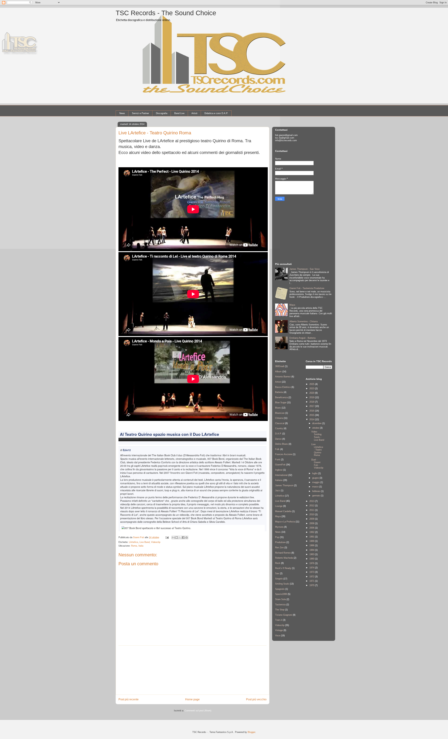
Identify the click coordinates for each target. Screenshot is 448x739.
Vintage (279, 630)
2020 (312, 393)
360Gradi (279, 366)
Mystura (279, 527)
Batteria (279, 392)
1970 (312, 585)
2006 (312, 527)
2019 (312, 397)
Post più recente (128, 699)
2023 (312, 388)
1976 (312, 563)
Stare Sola (280, 599)
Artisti (194, 113)
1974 (312, 567)
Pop (277, 537)
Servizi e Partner (140, 113)
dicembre (317, 423)
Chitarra (279, 418)
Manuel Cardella (283, 511)
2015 (312, 415)
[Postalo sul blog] (176, 537)
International (281, 475)
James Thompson (284, 485)
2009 (312, 519)
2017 (312, 406)
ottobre (316, 428)
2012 (312, 505)
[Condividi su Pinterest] (186, 537)
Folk (277, 449)
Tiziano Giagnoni (283, 615)
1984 (312, 550)
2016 (312, 410)
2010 (312, 514)
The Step (279, 609)
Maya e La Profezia (285, 521)
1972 (312, 576)
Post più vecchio (256, 699)
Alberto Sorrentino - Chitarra (303, 321)
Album (278, 371)
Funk (277, 459)
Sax (277, 573)
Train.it (278, 620)
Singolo (279, 578)
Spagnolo (280, 589)
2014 (312, 419)
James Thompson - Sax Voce (304, 269)
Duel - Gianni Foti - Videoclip (317, 463)
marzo (315, 486)
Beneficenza (281, 397)
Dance (278, 439)
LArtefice (133, 542)
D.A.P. (278, 433)
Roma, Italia (137, 545)
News (122, 113)
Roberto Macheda (284, 558)
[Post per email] (166, 537)
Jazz (277, 490)
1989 (312, 541)
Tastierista (280, 604)
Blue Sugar (280, 402)
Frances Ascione (283, 454)
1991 (312, 536)
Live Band (144, 542)
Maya (292, 305)
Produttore (280, 542)
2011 (312, 510)
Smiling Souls (282, 583)
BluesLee (280, 413)
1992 (312, 532)
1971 (312, 581)
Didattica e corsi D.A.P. (216, 113)
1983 (312, 554)
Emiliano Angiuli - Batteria (302, 338)
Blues (278, 407)
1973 (312, 572)
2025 (312, 384)
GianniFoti (280, 464)
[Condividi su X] (180, 537)
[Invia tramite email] (173, 537)
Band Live (179, 113)
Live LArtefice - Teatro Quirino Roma (317, 449)
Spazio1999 (281, 594)
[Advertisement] (192, 670)
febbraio (316, 491)
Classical (279, 423)
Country (279, 428)
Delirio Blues (281, 444)
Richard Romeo (283, 552)
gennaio (316, 495)
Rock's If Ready (283, 568)
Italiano (278, 480)
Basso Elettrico (283, 387)
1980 (312, 558)
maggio (316, 482)
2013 (312, 501)
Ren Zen (279, 547)
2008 (312, 523)
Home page (192, 699)
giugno (316, 478)
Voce (277, 635)
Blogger (251, 732)
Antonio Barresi (283, 376)
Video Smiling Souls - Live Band (317, 435)
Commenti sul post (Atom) (198, 710)
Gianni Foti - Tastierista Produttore (306, 288)
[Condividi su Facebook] (183, 537)
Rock (277, 563)
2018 (312, 401)
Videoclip (155, 542)
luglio (315, 473)
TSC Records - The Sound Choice (166, 13)
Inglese (278, 470)
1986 (312, 545)
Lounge (278, 506)
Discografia (161, 113)
